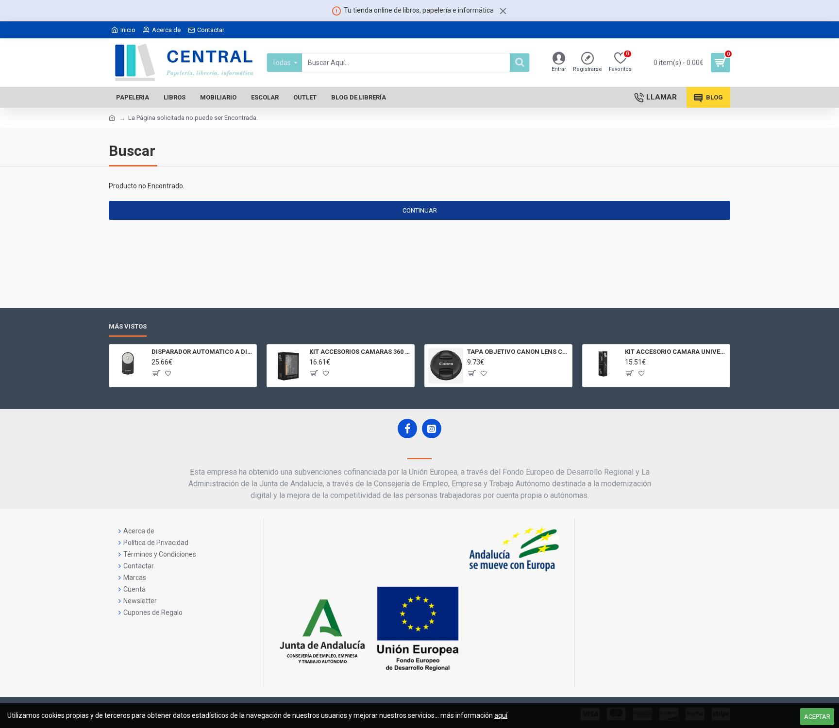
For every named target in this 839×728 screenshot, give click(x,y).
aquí (500, 715)
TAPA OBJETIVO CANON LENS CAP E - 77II (518, 351)
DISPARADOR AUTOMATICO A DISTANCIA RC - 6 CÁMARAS (202, 351)
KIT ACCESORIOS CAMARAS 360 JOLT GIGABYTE (360, 351)
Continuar (420, 210)
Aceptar (817, 716)
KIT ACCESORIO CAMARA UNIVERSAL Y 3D (675, 351)
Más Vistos (128, 326)
